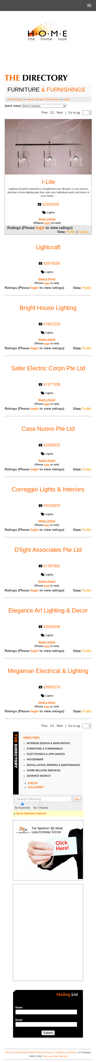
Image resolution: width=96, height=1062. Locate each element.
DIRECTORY (31, 737)
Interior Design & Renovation (43, 99)
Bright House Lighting (48, 307)
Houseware (35, 759)
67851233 (51, 324)
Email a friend (47, 219)
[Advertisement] (48, 59)
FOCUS (33, 783)
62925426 (50, 204)
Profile (70, 232)
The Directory (15, 99)
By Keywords (22, 807)
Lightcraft (48, 247)
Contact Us (20, 1052)
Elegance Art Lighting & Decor (48, 610)
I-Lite (48, 181)
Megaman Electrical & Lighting (48, 670)
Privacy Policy (35, 1052)
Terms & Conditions (55, 1052)
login (47, 223)
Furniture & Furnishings (45, 748)
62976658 (51, 263)
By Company (41, 807)
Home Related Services (43, 770)
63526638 (51, 626)
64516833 (51, 505)
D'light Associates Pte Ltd (48, 549)
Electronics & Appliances (46, 754)
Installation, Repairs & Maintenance (53, 765)
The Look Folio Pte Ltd (54, 1056)
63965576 (51, 687)
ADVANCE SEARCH (39, 775)
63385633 (51, 445)
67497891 (51, 566)
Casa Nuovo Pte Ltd (48, 428)
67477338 (51, 384)
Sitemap (71, 1052)
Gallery (83, 232)
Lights (66, 99)
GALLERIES (36, 787)
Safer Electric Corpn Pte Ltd (48, 368)
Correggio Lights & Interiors (48, 489)
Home (8, 1052)
